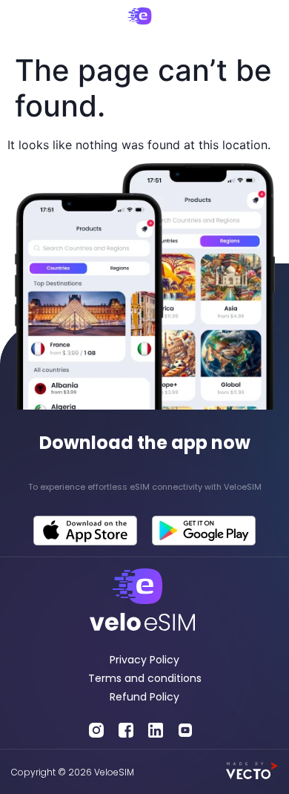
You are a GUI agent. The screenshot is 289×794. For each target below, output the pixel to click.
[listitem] (144, 487)
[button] (23, 23)
